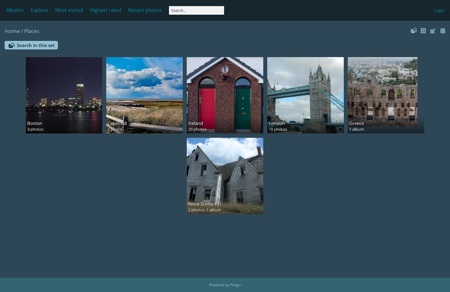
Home (12, 31)
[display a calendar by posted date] (433, 31)
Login (439, 10)
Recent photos (145, 10)
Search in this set (36, 45)
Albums (15, 10)
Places (31, 31)
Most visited (69, 10)
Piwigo (235, 284)
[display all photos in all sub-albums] (423, 31)
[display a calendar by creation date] (442, 31)
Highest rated (105, 10)
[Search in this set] (413, 30)
